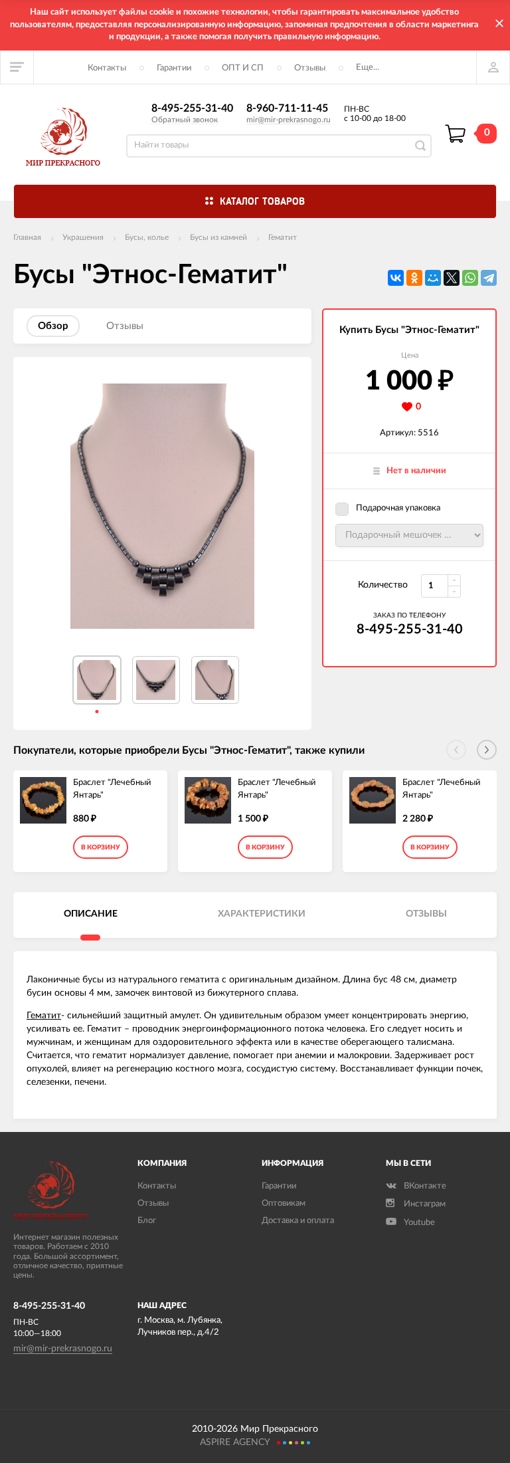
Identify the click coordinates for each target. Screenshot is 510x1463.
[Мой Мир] (433, 278)
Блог (146, 1220)
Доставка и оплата (298, 1220)
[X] (452, 278)
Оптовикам (283, 1203)
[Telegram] (489, 278)
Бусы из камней (218, 237)
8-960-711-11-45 (287, 108)
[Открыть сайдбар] (17, 67)
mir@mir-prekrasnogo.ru (288, 120)
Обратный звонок (184, 120)
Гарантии (174, 68)
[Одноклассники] (414, 278)
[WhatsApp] (470, 278)
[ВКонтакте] (396, 278)
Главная (27, 237)
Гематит (282, 237)
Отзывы (309, 68)
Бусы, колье (147, 237)
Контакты (107, 68)
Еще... (367, 67)
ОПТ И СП (243, 68)
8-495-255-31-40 (192, 108)
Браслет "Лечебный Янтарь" (112, 789)
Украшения (83, 237)
